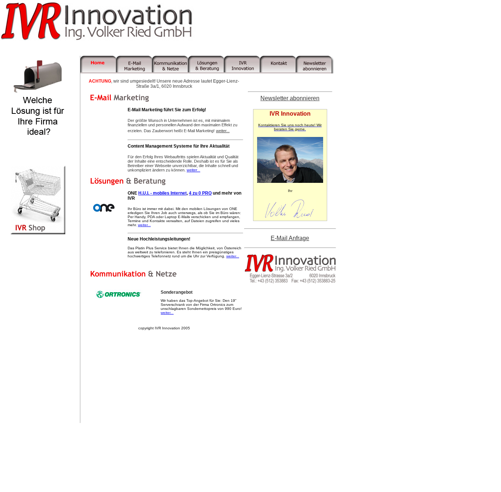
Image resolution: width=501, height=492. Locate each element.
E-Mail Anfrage (290, 238)
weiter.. (193, 170)
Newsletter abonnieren (289, 98)
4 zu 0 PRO (200, 193)
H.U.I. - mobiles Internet (162, 193)
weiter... (223, 131)
